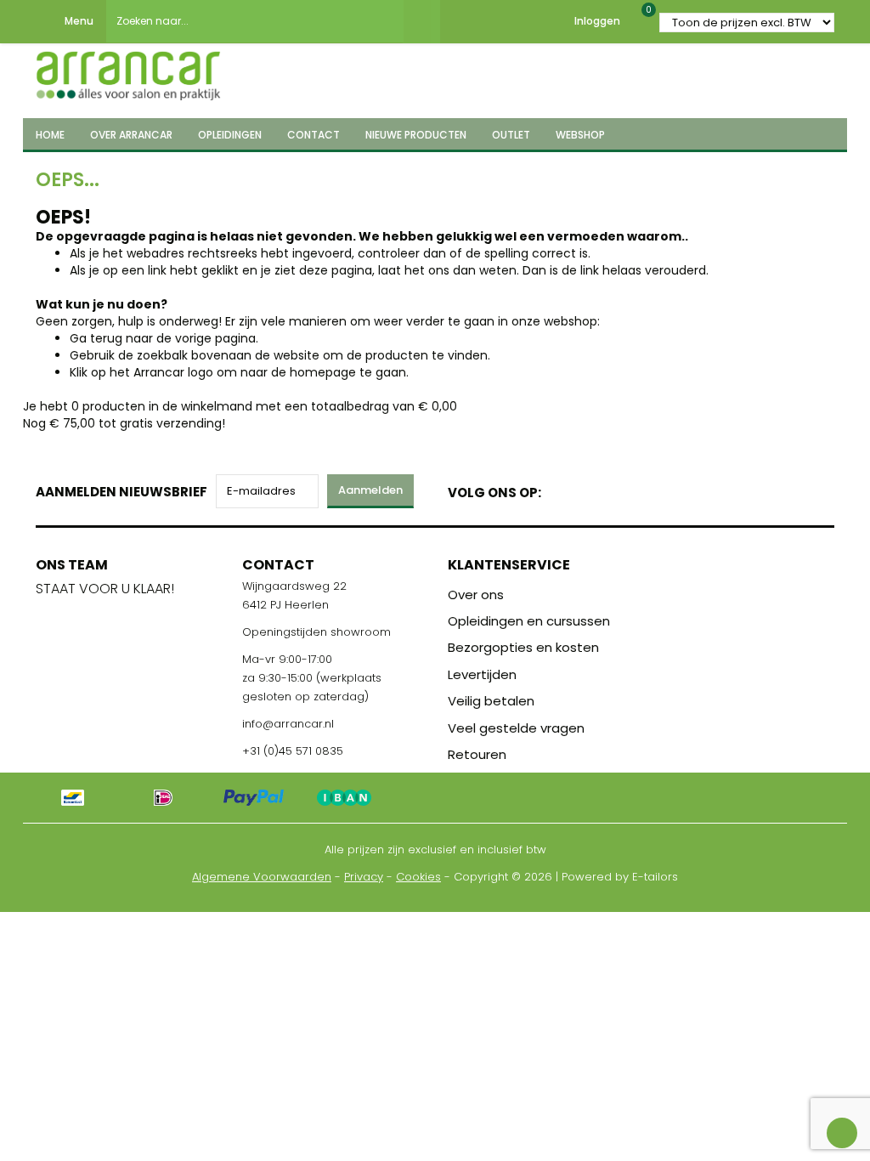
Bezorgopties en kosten (523, 647)
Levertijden (482, 674)
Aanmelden (370, 490)
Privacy (363, 877)
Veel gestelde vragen (516, 728)
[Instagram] (619, 489)
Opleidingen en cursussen (529, 621)
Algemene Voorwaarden (261, 877)
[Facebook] (559, 489)
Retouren (477, 754)
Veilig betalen (491, 701)
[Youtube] (589, 489)
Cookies (418, 877)
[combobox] (255, 21)
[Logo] (128, 70)
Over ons (476, 594)
